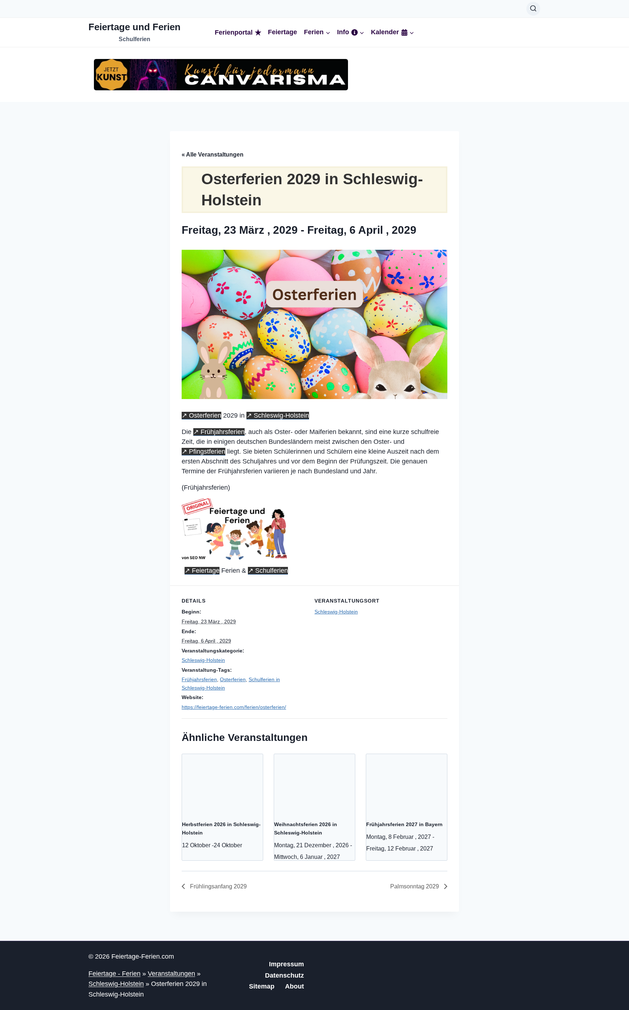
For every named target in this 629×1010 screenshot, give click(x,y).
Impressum (286, 964)
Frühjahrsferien (223, 431)
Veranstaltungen (171, 973)
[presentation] (222, 784)
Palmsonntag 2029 (415, 886)
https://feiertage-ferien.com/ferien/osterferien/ (234, 707)
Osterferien (205, 415)
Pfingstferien (207, 451)
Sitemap (261, 986)
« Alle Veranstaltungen (213, 154)
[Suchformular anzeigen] (533, 9)
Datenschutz (284, 975)
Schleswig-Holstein (281, 415)
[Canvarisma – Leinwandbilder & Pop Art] (221, 74)
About (294, 986)
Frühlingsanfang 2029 (218, 886)
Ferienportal (234, 32)
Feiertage (282, 32)
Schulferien (271, 570)
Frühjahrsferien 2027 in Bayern (404, 824)
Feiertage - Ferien (114, 973)
